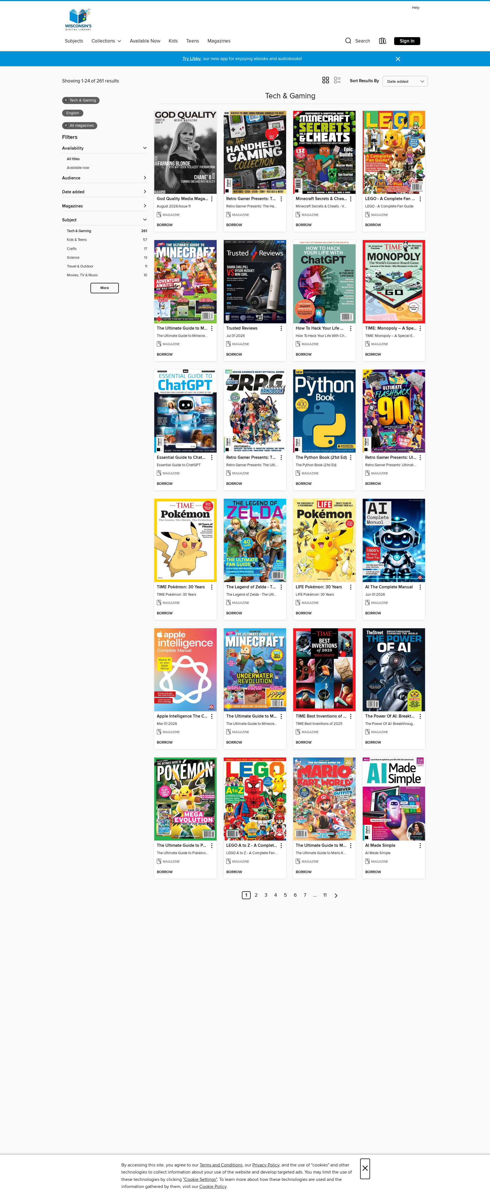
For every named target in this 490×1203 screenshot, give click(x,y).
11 (325, 895)
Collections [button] (104, 41)
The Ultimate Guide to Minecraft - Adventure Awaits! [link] (183, 328)
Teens (192, 41)
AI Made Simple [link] (380, 845)
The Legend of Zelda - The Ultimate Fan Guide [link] (252, 587)
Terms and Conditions (221, 1165)
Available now (78, 168)
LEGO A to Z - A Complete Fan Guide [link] (252, 845)
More (104, 288)
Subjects (74, 41)
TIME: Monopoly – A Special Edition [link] (391, 328)
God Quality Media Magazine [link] (183, 198)
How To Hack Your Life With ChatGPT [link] (322, 328)
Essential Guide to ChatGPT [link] (183, 457)
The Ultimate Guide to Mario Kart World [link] (322, 845)
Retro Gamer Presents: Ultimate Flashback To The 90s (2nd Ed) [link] (391, 457)
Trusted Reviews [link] (241, 328)
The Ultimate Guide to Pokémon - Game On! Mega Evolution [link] (183, 845)
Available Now (145, 41)
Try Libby (192, 59)
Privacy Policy (265, 1165)
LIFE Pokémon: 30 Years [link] (319, 587)
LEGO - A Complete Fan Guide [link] (391, 198)
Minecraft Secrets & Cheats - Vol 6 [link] (322, 198)
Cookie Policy (212, 1186)
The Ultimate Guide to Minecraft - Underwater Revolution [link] (252, 716)
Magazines (219, 41)
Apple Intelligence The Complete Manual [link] (183, 716)
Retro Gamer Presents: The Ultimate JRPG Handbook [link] (252, 457)
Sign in (407, 41)
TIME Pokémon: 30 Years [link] (181, 587)
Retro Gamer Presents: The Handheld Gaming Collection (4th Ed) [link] (252, 198)
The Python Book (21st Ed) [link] (321, 457)
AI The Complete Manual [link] (389, 587)
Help (415, 8)
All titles (73, 159)
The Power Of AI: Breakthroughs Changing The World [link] (391, 716)
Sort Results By (364, 81)
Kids (173, 41)
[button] (357, 42)
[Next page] (336, 895)
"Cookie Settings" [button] (200, 1179)
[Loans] (382, 42)
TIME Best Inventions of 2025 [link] (322, 716)
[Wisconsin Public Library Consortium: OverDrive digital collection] (78, 19)
